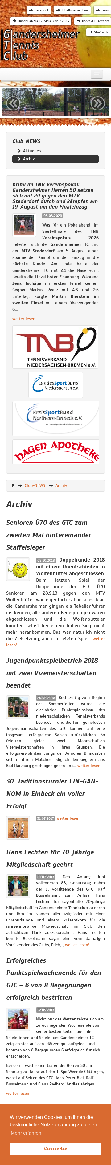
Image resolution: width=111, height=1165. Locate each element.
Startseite (101, 32)
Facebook (42, 10)
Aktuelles (31, 150)
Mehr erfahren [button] (26, 1133)
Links (105, 10)
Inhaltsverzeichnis (75, 10)
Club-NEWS (35, 485)
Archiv (28, 159)
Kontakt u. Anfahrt (95, 21)
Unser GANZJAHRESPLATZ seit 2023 (43, 21)
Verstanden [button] (56, 1148)
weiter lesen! (24, 318)
